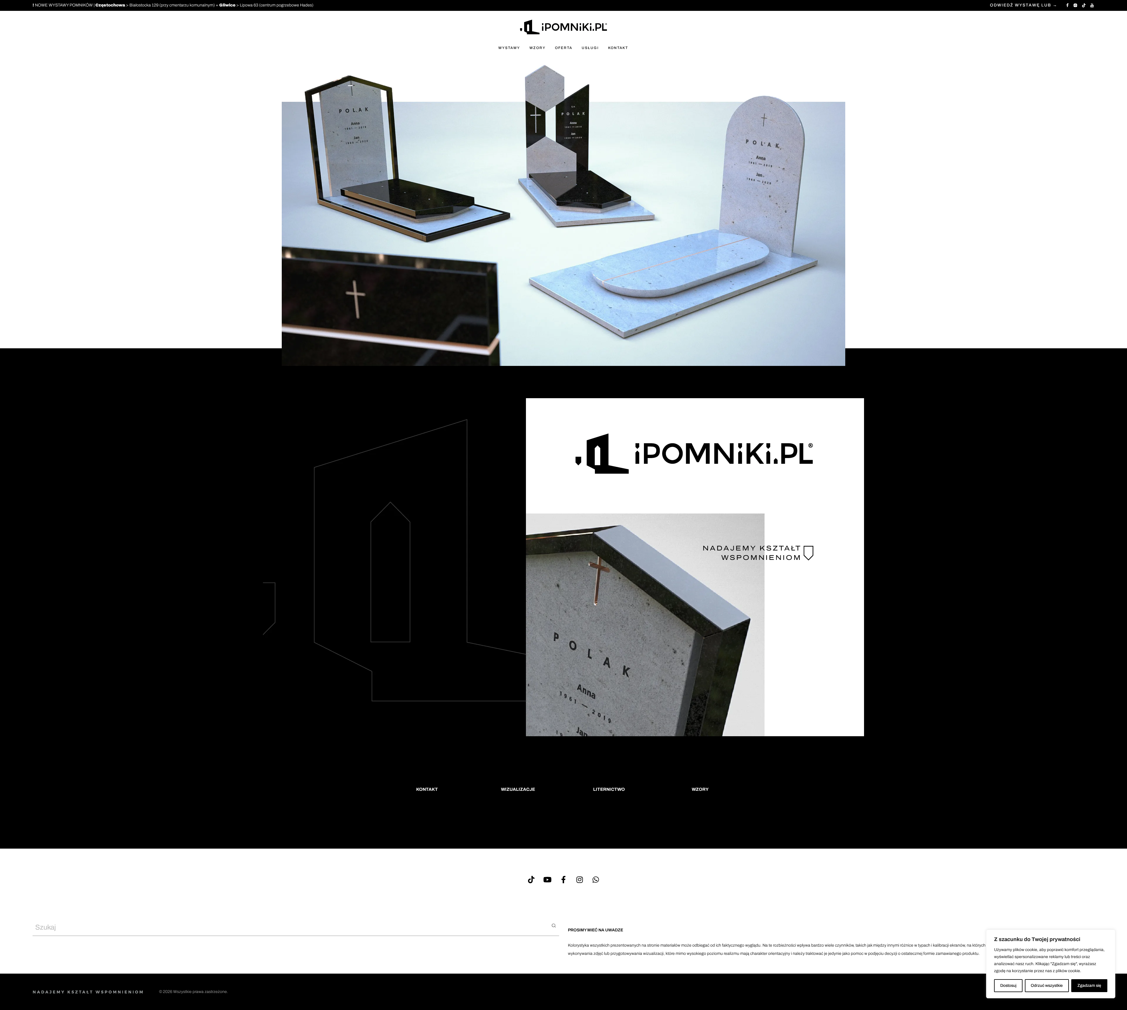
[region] (1050, 964)
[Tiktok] (531, 879)
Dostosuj (1008, 985)
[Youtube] (547, 879)
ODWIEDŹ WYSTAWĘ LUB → (1023, 5)
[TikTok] (1084, 5)
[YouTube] (1092, 5)
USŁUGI (590, 48)
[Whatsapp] (595, 879)
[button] (554, 925)
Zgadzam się (1089, 985)
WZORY (537, 48)
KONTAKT (618, 48)
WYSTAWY (509, 48)
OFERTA (563, 48)
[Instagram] (1075, 5)
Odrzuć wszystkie (1047, 985)
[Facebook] (1067, 5)
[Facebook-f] (563, 879)
